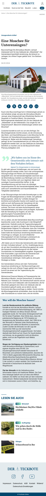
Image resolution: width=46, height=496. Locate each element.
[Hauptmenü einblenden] (3, 3)
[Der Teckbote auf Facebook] (23, 476)
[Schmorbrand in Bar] (7, 447)
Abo (42, 8)
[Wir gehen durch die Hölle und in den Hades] (7, 428)
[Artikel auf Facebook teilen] (9, 106)
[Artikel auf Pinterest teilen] (25, 106)
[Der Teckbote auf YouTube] (32, 476)
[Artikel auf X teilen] (14, 106)
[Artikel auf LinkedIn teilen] (20, 106)
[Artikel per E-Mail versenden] (36, 106)
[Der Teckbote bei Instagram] (14, 476)
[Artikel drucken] (31, 106)
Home (3, 13)
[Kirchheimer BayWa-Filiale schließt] (7, 409)
